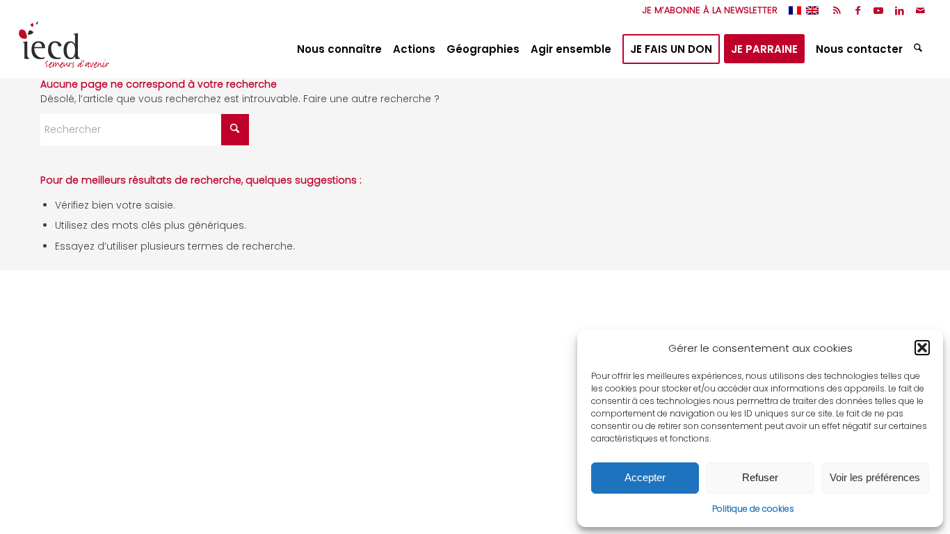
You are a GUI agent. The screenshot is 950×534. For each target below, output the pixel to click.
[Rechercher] (919, 49)
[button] (922, 348)
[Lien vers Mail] (920, 10)
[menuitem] (707, 10)
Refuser (760, 477)
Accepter (645, 477)
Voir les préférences (875, 477)
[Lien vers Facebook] (858, 10)
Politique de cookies (753, 509)
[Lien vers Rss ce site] (837, 10)
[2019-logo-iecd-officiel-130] (64, 49)
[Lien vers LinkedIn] (899, 10)
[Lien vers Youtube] (879, 10)
